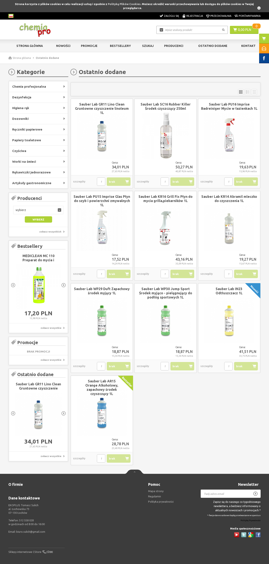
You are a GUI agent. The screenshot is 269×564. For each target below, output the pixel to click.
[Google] (250, 534)
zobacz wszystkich (50, 231)
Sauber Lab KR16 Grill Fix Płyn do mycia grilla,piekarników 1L (165, 199)
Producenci (173, 46)
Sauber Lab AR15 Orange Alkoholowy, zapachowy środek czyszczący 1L (101, 387)
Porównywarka (250, 16)
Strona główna (29, 46)
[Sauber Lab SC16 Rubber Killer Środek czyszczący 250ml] (165, 136)
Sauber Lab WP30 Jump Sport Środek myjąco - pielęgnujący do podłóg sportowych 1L (165, 293)
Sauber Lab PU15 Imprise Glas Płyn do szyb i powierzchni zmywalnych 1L (102, 201)
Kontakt (248, 46)
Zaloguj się (171, 16)
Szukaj (148, 46)
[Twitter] (243, 534)
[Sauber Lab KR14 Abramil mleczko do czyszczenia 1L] (229, 228)
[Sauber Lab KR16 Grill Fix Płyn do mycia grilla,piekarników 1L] (165, 228)
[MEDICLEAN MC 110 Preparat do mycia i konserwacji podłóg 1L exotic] (38, 286)
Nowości (63, 46)
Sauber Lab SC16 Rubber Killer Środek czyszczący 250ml (166, 106)
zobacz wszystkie (51, 328)
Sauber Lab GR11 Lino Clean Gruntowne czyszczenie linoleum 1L (38, 388)
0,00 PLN (244, 30)
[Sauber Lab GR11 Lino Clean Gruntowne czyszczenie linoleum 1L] (38, 414)
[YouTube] (236, 534)
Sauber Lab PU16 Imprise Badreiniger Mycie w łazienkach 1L (229, 106)
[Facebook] (258, 534)
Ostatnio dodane (212, 46)
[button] (38, 210)
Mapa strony (156, 491)
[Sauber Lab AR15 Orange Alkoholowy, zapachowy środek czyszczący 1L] (102, 413)
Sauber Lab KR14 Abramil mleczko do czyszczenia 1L (229, 199)
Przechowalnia (220, 16)
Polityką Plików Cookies (124, 4)
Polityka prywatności (161, 501)
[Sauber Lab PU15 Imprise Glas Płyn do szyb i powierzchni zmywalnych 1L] (102, 228)
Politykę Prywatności (251, 520)
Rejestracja (194, 16)
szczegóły (79, 181)
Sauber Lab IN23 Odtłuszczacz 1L (229, 291)
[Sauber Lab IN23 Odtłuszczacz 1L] (229, 320)
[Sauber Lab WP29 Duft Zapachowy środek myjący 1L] (102, 320)
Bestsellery (120, 46)
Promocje (89, 46)
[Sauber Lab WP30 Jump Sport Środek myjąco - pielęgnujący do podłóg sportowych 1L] (165, 320)
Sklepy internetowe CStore (24, 551)
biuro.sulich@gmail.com (30, 531)
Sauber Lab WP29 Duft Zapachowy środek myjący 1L (102, 291)
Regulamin (154, 496)
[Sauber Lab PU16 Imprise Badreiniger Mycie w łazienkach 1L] (229, 136)
